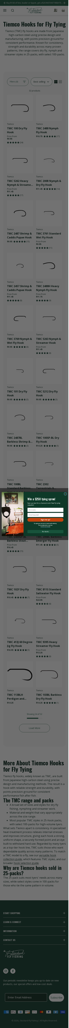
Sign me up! (45, 520)
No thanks (45, 532)
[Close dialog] (65, 494)
